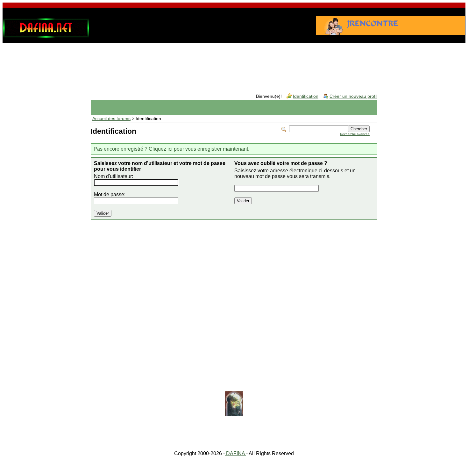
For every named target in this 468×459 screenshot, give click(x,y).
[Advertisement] (234, 63)
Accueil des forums (111, 118)
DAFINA (235, 453)
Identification (305, 96)
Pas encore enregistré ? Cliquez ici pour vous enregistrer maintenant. (171, 149)
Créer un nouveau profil (353, 96)
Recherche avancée (355, 134)
